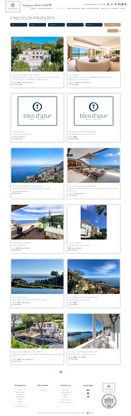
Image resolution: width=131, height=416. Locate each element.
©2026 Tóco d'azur (43, 413)
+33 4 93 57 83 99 (91, 4)
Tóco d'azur (65, 390)
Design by (92, 413)
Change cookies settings (77, 413)
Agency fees (64, 413)
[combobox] (18, 25)
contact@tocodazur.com (65, 402)
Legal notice (55, 413)
